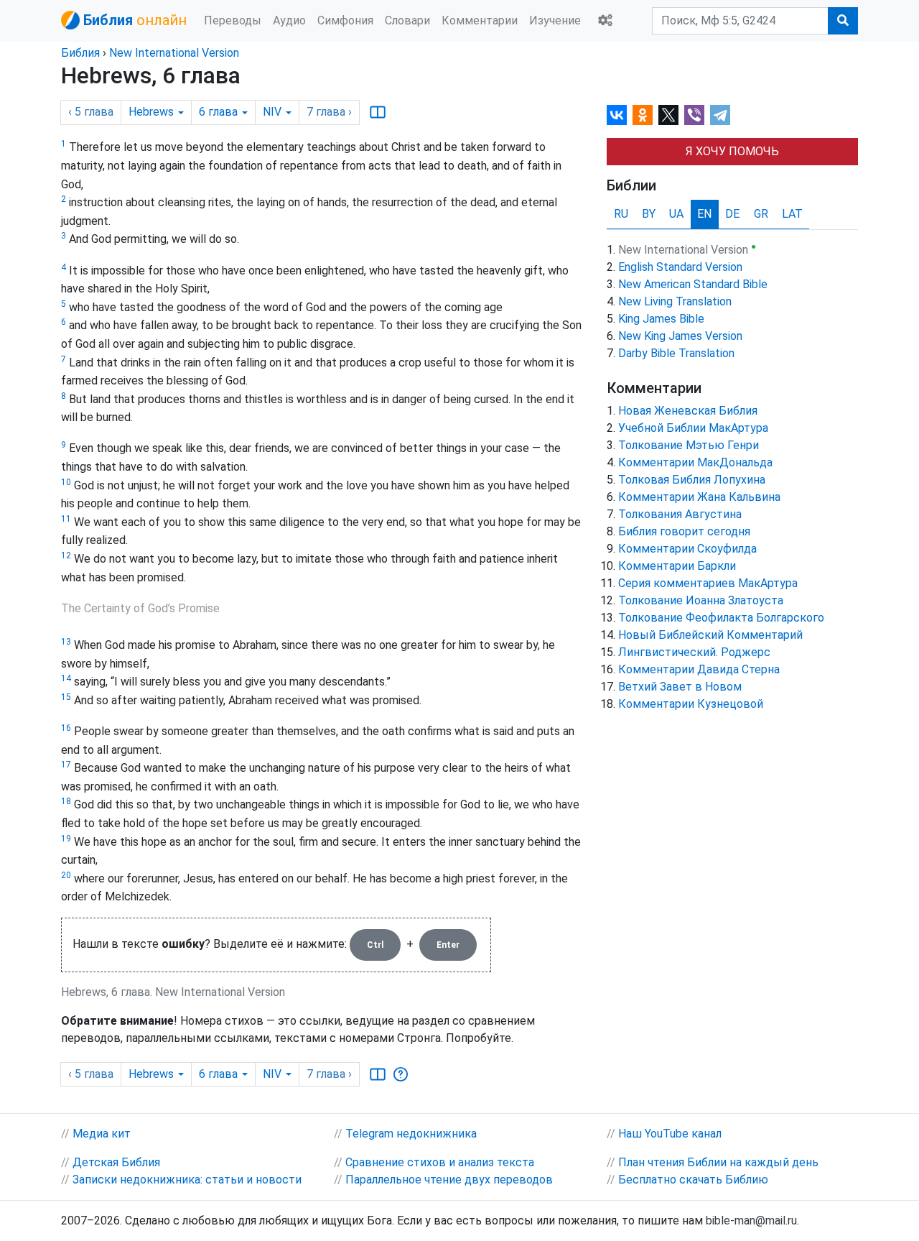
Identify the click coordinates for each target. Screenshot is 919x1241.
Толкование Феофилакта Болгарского (721, 617)
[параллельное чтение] (377, 112)
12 (66, 555)
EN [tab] (704, 214)
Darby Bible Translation (676, 353)
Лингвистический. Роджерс (694, 652)
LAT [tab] (792, 214)
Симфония (345, 20)
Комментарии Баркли (677, 566)
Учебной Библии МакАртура (693, 428)
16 (66, 728)
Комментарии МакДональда (695, 462)
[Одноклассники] (643, 115)
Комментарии (480, 20)
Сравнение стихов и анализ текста (439, 1162)
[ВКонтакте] (617, 115)
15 (66, 697)
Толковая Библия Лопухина (691, 479)
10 (66, 482)
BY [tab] (649, 214)
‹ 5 (90, 112)
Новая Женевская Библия (687, 410)
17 (66, 765)
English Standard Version (680, 267)
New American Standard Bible (693, 284)
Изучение (555, 20)
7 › (329, 112)
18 (66, 801)
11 (66, 519)
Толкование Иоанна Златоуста (700, 600)
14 (66, 678)
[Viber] (694, 115)
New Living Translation (675, 301)
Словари (407, 20)
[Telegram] (720, 115)
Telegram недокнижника (411, 1133)
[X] (668, 115)
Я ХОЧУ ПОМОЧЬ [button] (732, 151)
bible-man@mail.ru (751, 1220)
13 (66, 642)
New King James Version (680, 336)
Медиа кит (102, 1133)
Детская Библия (116, 1162)
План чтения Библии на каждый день (718, 1162)
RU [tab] (621, 214)
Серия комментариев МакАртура (708, 583)
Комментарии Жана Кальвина (699, 497)
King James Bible (661, 319)
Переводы (232, 20)
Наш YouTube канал (670, 1133)
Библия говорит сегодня (684, 531)
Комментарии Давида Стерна (699, 669)
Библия (80, 53)
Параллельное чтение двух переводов (449, 1179)
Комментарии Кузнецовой (690, 704)
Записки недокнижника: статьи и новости (187, 1179)
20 (66, 875)
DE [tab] (732, 214)
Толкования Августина (680, 514)
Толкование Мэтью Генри (688, 445)
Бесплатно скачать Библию (693, 1179)
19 (66, 839)
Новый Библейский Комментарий (710, 635)
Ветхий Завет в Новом (680, 686)
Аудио (289, 20)
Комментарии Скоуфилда (687, 548)
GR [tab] (761, 214)
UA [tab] (676, 214)
